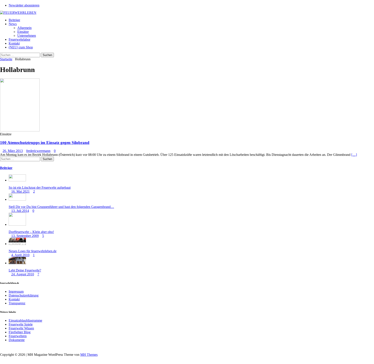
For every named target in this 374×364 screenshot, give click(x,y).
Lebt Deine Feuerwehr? (25, 270)
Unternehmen (26, 35)
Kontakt (14, 43)
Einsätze (23, 32)
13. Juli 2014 (20, 210)
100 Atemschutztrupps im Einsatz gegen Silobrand (44, 142)
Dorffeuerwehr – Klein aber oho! (31, 232)
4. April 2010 (20, 255)
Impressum (16, 291)
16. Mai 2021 (20, 191)
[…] (354, 154)
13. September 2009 (25, 236)
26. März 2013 (13, 151)
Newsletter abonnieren (24, 5)
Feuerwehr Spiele (21, 324)
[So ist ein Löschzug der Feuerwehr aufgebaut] (17, 180)
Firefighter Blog (20, 332)
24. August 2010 (22, 274)
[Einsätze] (20, 130)
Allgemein (24, 28)
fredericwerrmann (38, 151)
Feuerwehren (18, 336)
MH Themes (89, 354)
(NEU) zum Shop (21, 47)
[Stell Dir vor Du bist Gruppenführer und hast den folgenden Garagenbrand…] (17, 199)
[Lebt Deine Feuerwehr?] (17, 263)
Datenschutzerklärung (24, 295)
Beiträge (14, 20)
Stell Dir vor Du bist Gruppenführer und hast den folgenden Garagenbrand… (61, 207)
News (13, 24)
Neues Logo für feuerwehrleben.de (32, 251)
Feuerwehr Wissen (21, 328)
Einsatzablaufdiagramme (25, 320)
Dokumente (17, 340)
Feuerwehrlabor (19, 39)
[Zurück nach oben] (1, 347)
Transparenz (17, 303)
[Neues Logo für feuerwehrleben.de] (17, 244)
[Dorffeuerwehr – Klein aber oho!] (17, 224)
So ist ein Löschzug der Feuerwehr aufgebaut (40, 187)
